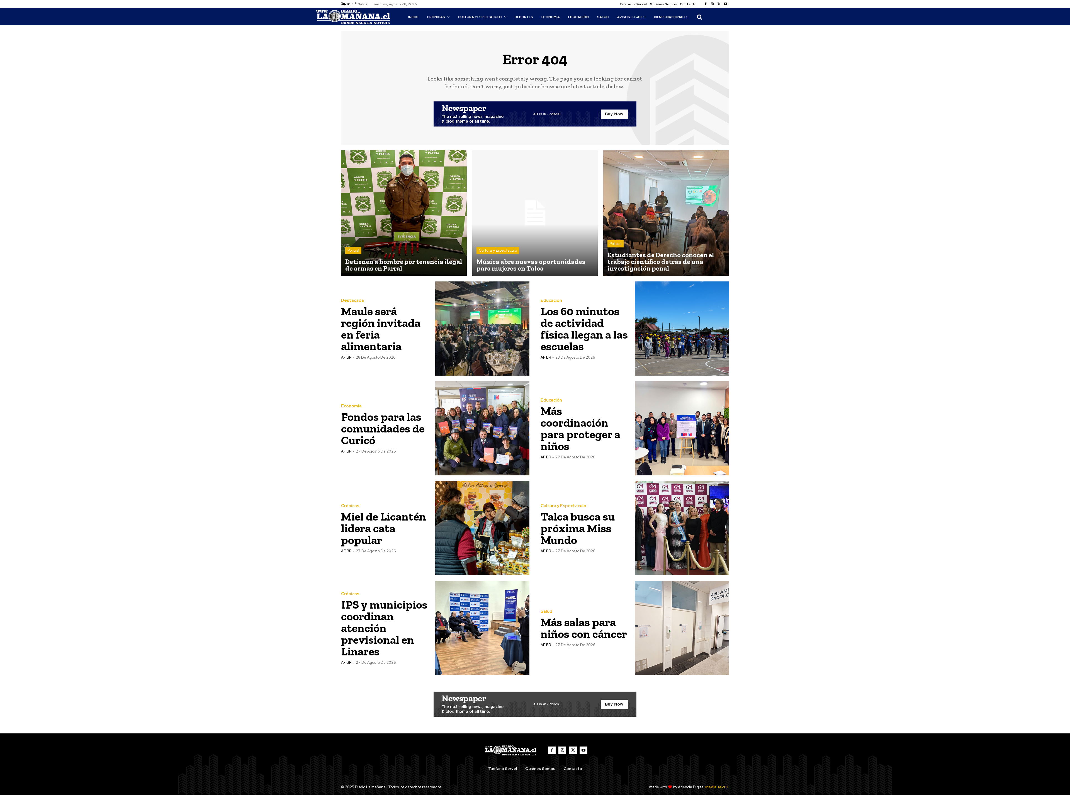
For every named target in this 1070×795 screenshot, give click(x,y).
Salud (546, 611)
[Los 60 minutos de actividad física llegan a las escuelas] (682, 328)
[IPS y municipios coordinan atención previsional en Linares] (482, 628)
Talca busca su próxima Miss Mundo (578, 528)
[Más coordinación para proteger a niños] (682, 428)
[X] (719, 4)
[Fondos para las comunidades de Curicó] (482, 428)
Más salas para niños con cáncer (584, 628)
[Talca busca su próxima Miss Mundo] (682, 528)
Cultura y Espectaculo (498, 250)
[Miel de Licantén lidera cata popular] (482, 528)
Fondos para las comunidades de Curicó (383, 428)
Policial (353, 250)
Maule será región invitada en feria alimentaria (380, 328)
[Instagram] (712, 4)
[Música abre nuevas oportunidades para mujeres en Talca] (535, 213)
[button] (699, 17)
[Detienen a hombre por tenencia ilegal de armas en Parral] (404, 213)
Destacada (352, 300)
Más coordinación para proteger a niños (580, 428)
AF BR (346, 357)
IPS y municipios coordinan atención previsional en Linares (384, 627)
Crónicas (350, 506)
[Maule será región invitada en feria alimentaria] (482, 328)
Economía (351, 406)
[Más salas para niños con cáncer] (682, 628)
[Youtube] (725, 4)
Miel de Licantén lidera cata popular (383, 528)
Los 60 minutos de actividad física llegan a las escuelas (584, 328)
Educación (551, 300)
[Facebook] (705, 4)
